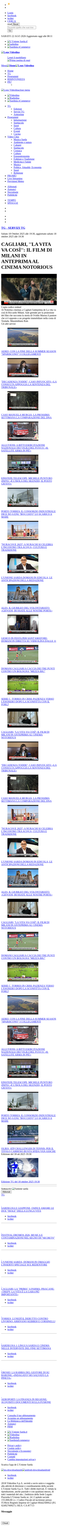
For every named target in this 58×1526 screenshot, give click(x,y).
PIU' (9, 82)
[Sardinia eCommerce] (18, 47)
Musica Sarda (20, 139)
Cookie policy (14, 1448)
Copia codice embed (11, 307)
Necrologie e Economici (19, 1451)
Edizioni (18, 109)
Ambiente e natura (23, 142)
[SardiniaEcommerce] (18, 1440)
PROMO (11, 175)
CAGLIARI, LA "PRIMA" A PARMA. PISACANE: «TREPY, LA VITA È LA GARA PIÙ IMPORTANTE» (27, 1292)
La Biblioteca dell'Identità (19, 1421)
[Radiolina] (12, 44)
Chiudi (5, 1523)
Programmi (12, 76)
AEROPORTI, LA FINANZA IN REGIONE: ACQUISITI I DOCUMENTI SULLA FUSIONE (26, 1400)
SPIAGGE (12, 203)
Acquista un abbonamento (20, 1418)
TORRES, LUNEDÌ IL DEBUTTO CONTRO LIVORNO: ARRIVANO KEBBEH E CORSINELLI (28, 1320)
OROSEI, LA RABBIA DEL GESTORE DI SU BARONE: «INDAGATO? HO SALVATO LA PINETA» (25, 1375)
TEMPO (11, 200)
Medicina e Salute (22, 161)
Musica (17, 164)
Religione (18, 173)
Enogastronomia (22, 156)
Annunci (11, 189)
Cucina (17, 134)
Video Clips (13, 136)
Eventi (17, 131)
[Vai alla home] (11, 65)
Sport (16, 125)
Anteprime (19, 114)
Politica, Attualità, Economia (27, 167)
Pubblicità (12, 195)
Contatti (11, 1456)
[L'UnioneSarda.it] (17, 1432)
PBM (10, 1426)
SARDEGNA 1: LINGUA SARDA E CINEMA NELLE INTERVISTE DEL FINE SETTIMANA (26, 1347)
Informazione (20, 120)
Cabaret (17, 145)
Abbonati (12, 186)
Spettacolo (19, 122)
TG (9, 73)
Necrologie (12, 192)
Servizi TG (19, 111)
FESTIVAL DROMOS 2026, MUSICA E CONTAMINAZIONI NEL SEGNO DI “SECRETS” (28, 1236)
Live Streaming (14, 178)
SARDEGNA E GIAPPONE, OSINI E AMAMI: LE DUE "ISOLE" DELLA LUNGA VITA (27, 1209)
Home (10, 70)
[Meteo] (8, 4)
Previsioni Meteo (15, 181)
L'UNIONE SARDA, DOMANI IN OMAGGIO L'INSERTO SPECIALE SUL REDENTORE (25, 1263)
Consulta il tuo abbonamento (21, 1415)
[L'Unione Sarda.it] (17, 41)
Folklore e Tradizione (24, 159)
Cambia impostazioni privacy (21, 1459)
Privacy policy (14, 1445)
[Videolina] (10, 52)
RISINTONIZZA (16, 79)
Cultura (17, 128)
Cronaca (18, 150)
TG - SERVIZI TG (13, 227)
